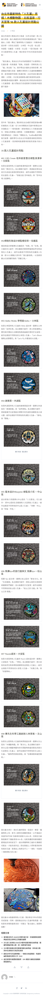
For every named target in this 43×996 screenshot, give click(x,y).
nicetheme (37, 993)
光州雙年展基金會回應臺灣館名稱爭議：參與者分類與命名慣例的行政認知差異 (22, 949)
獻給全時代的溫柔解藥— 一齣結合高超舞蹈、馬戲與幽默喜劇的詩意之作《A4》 (22, 955)
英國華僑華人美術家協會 (19, 993)
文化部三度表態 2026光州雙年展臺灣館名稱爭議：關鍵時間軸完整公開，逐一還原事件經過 (22, 943)
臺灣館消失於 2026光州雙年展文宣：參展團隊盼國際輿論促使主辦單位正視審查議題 (22, 938)
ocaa (3, 31)
